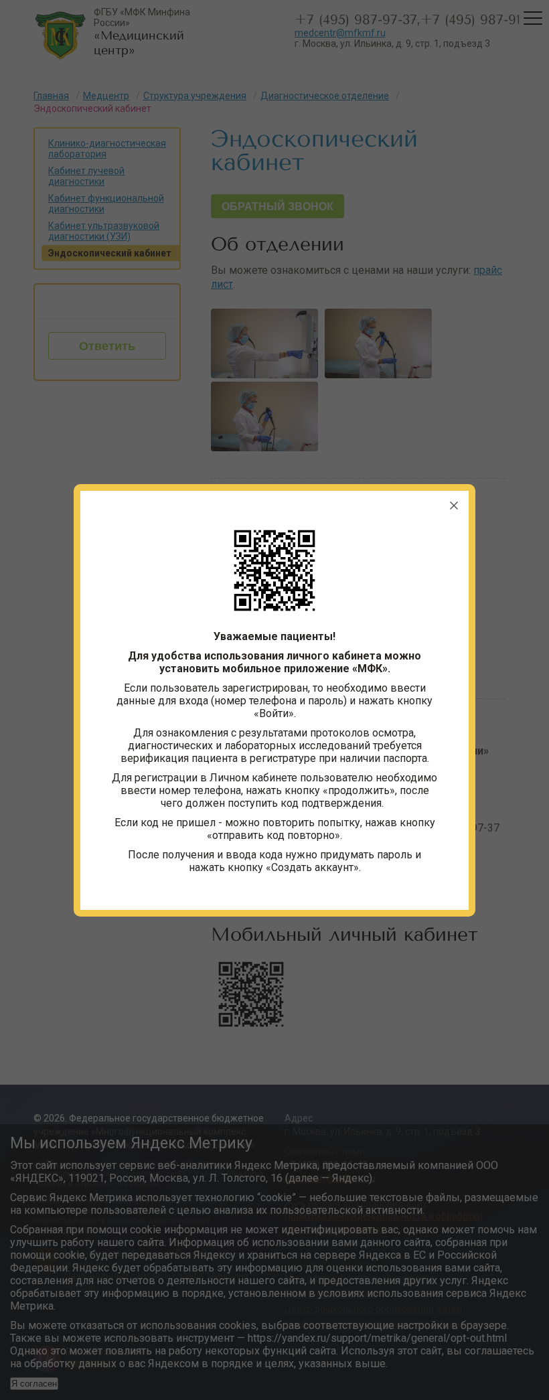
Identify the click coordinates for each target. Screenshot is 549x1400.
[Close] (454, 505)
